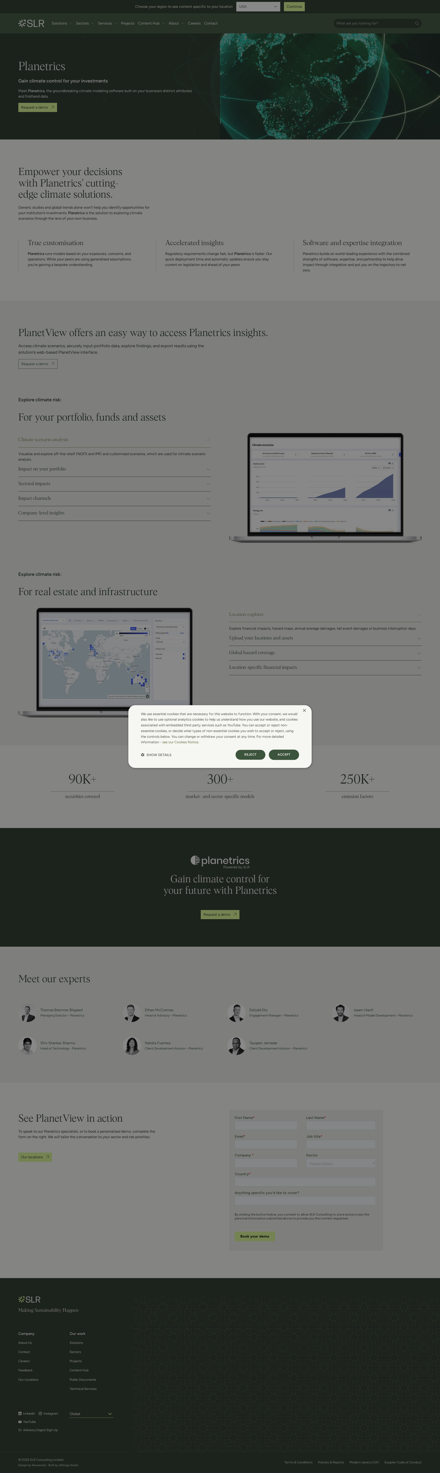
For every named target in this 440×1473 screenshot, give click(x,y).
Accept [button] (284, 755)
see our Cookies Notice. (180, 742)
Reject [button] (250, 755)
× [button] (304, 710)
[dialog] (220, 736)
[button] (156, 754)
